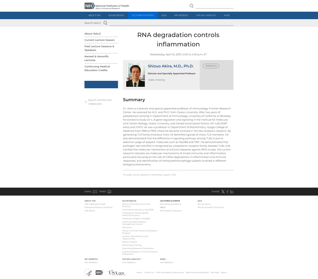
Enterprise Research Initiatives (98, 207)
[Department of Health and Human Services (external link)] (88, 272)
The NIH (208, 16)
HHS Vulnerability (170, 272)
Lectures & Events (143, 15)
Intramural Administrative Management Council (134, 223)
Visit (91, 262)
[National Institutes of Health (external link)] (99, 272)
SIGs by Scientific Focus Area (211, 207)
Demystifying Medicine (170, 204)
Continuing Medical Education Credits (97, 68)
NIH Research (171, 210)
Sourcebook (116, 15)
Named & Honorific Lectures (96, 58)
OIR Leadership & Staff (94, 204)
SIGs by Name (204, 204)
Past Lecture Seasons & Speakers (99, 48)
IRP (183, 16)
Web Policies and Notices (197, 272)
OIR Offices (89, 210)
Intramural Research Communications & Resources (140, 253)
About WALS (92, 33)
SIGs (164, 15)
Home (139, 272)
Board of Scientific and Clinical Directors (136, 205)
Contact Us (149, 272)
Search (224, 272)
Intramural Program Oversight (136, 218)
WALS (162, 207)
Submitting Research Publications (138, 248)
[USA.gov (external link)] (116, 272)
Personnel (127, 227)
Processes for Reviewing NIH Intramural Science (135, 214)
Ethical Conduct (129, 242)
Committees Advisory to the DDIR (137, 210)
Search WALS (92, 23)
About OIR (94, 15)
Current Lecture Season (99, 40)
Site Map (215, 272)
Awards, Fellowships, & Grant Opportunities (135, 237)
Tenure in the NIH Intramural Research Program (140, 232)
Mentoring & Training (132, 245)
